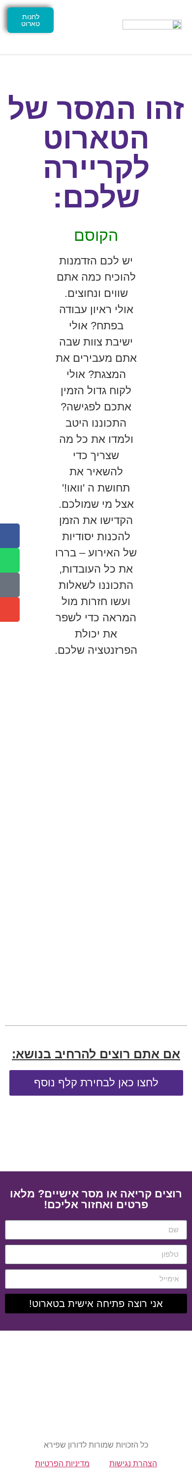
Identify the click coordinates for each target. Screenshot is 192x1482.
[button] (86, 27)
